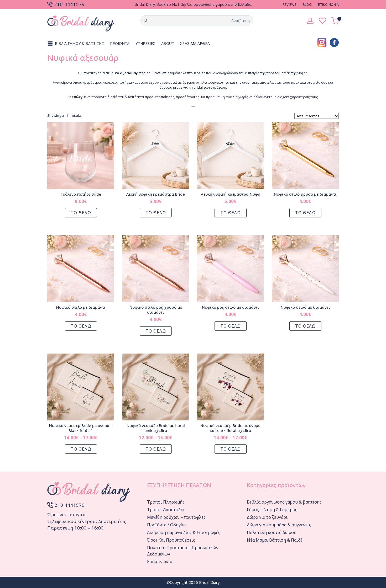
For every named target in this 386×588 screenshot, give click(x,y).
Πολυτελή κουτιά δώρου (271, 532)
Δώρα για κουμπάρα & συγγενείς (279, 525)
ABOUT (167, 43)
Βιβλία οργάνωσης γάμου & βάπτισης (284, 502)
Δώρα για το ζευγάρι (267, 517)
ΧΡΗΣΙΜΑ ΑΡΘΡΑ (195, 43)
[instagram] (321, 42)
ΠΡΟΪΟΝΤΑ (119, 43)
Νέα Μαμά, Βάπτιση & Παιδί (274, 540)
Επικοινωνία (159, 561)
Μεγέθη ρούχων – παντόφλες (176, 517)
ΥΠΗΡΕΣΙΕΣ (145, 43)
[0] (335, 20)
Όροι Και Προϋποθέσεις (171, 540)
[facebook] (334, 42)
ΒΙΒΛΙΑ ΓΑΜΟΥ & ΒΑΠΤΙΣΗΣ (79, 43)
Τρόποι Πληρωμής (166, 502)
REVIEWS (289, 4)
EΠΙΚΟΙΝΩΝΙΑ (328, 4)
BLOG (307, 4)
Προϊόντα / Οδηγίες (166, 525)
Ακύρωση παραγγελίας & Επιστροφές (183, 532)
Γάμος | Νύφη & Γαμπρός (272, 509)
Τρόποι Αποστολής (166, 509)
